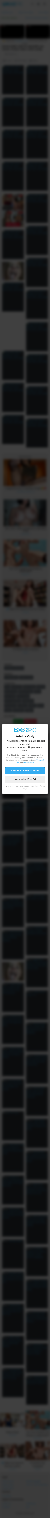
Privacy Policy (28, 762)
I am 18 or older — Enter (25, 770)
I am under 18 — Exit (25, 779)
